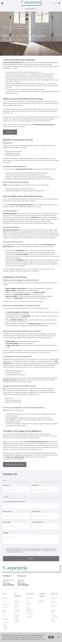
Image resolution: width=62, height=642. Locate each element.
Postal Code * (6, 522)
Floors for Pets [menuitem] (42, 601)
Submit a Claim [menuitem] (53, 611)
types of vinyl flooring (15, 301)
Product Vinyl (27, 26)
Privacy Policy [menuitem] (53, 620)
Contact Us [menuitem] (53, 606)
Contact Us (10, 132)
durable (35, 111)
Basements (9, 398)
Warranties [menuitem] (29, 614)
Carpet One (6, 26)
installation (17, 89)
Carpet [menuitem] (5, 601)
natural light (46, 269)
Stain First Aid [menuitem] (29, 599)
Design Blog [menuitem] (17, 606)
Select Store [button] (29, 9)
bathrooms (16, 378)
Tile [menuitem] (4, 614)
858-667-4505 (21, 583)
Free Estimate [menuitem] (5, 618)
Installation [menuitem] (29, 617)
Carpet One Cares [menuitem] (54, 602)
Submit (31, 558)
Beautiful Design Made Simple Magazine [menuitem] (17, 618)
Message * (6, 532)
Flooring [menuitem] (5, 598)
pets (30, 292)
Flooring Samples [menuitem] (17, 610)
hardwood (39, 103)
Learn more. (41, 639)
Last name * (35, 485)
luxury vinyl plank (13, 145)
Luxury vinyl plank (8, 101)
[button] (53, 3)
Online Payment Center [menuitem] (5, 627)
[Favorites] (56, 3)
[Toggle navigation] (2, 3)
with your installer (39, 237)
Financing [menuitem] (6, 622)
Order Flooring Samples (14, 464)
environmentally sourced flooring (16, 322)
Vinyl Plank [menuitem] (4, 611)
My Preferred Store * (38, 522)
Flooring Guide (16, 26)
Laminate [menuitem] (5, 607)
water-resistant (44, 359)
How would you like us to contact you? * (14, 501)
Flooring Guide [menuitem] (28, 603)
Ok (51, 637)
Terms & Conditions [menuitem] (54, 616)
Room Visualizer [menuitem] (17, 601)
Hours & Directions (8, 585)
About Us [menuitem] (54, 598)
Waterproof (9, 177)
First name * (6, 485)
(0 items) (59, 3)
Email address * (36, 511)
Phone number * (7, 511)
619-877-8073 (7, 583)
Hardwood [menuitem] (6, 604)
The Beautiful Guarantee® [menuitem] (29, 609)
